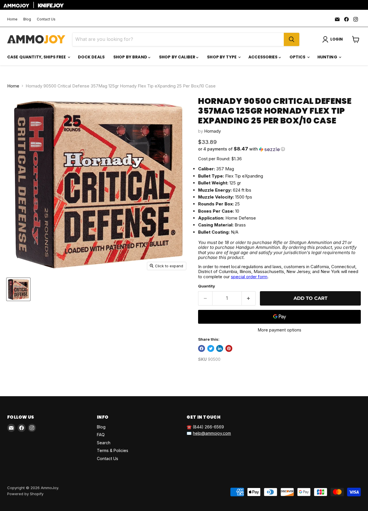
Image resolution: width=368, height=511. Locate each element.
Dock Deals (91, 57)
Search (103, 442)
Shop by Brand (130, 57)
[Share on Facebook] (201, 348)
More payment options (279, 330)
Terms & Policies (112, 450)
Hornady (212, 131)
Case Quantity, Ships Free (37, 57)
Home (12, 19)
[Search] (291, 39)
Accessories (263, 57)
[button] (279, 149)
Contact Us (46, 19)
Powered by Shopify (25, 493)
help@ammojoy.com (212, 433)
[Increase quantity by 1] (249, 298)
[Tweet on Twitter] (210, 348)
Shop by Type (222, 57)
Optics (298, 57)
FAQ (101, 434)
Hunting (327, 57)
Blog (27, 19)
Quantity (206, 286)
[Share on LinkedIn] (219, 348)
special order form (249, 276)
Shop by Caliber (177, 57)
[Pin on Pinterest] (228, 348)
